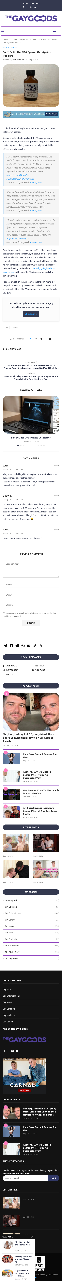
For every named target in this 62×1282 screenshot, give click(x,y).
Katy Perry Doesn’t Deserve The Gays (40, 756)
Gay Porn (32, 933)
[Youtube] (35, 7)
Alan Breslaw (18, 59)
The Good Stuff (32, 946)
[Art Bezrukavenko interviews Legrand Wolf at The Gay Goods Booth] (11, 812)
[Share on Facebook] (35, 339)
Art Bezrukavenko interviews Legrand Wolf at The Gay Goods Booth (40, 811)
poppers (16, 327)
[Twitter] (27, 7)
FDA (6, 327)
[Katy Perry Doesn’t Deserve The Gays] (11, 758)
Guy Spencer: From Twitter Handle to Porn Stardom (41, 792)
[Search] (59, 31)
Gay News (32, 926)
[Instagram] (30, 7)
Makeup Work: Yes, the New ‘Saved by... (23, 1259)
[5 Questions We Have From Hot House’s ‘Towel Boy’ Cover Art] (7, 1273)
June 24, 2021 (35, 182)
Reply (56, 466)
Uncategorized (32, 959)
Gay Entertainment (32, 913)
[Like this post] (32, 339)
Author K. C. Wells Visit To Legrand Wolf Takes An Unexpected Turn (37, 775)
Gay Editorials (32, 907)
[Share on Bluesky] (47, 339)
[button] (5, 421)
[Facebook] (22, 7)
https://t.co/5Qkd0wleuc (18, 175)
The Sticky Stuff (21, 40)
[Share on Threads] (44, 339)
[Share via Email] (50, 339)
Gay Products (32, 939)
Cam (5, 466)
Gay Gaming (32, 920)
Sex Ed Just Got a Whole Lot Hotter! (31, 438)
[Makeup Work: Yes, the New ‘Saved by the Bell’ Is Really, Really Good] (7, 1259)
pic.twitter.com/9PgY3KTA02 (20, 179)
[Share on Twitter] (38, 339)
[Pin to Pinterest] (41, 339)
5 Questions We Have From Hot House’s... (22, 1273)
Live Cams (35, 3)
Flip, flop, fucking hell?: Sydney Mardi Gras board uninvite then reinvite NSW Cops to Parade (28, 738)
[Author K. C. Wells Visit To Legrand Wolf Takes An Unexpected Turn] (11, 776)
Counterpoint (32, 900)
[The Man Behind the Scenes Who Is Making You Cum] (7, 1245)
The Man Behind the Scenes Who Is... (22, 1244)
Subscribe (32, 314)
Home (5, 40)
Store (25, 3)
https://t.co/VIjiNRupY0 (17, 238)
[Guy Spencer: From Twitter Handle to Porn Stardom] (11, 795)
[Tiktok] (39, 7)
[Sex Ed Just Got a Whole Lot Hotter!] (31, 415)
